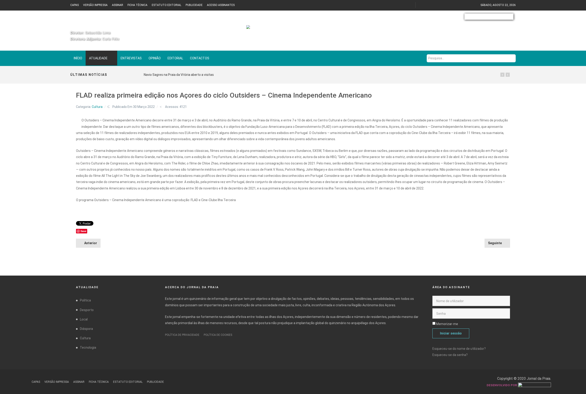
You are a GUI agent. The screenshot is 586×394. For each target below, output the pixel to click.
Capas (74, 5)
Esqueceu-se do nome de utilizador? (459, 348)
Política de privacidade (182, 335)
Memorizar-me (447, 324)
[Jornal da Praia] (293, 30)
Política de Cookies (218, 335)
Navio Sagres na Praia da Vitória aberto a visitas (179, 75)
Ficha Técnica (137, 5)
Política (85, 300)
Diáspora (86, 329)
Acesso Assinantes (221, 5)
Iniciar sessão (451, 333)
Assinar (117, 5)
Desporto (87, 310)
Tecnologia (88, 347)
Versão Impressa (95, 5)
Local (84, 319)
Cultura (97, 107)
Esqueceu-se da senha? (450, 355)
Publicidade (194, 5)
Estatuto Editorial (166, 5)
